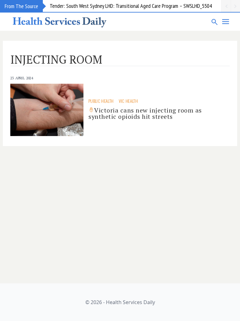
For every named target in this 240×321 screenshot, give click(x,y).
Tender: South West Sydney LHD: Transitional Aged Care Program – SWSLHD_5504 (131, 5)
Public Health (101, 100)
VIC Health (128, 100)
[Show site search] (214, 22)
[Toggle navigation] (226, 22)
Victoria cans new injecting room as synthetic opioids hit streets (145, 113)
